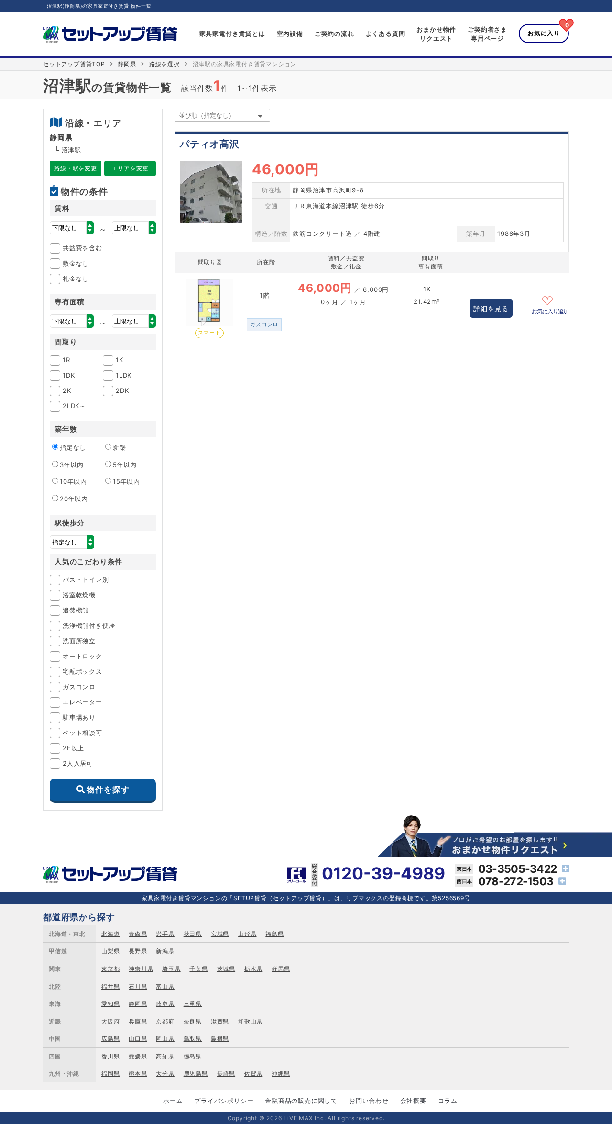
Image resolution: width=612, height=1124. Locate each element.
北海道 (110, 933)
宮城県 (220, 933)
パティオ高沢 (210, 144)
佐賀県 (253, 1073)
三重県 (193, 1003)
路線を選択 (164, 63)
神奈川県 (141, 968)
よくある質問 (385, 33)
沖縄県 (281, 1073)
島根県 (220, 1038)
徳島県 (193, 1056)
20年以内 (74, 498)
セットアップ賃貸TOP (74, 63)
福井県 (110, 986)
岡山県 (165, 1038)
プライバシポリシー (223, 1100)
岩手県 (165, 933)
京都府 (165, 1021)
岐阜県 (165, 1003)
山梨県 (110, 951)
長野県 (138, 951)
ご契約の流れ (334, 33)
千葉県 (198, 968)
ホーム (173, 1100)
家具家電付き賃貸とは (232, 33)
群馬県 (281, 968)
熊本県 (138, 1073)
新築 (119, 447)
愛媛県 (138, 1056)
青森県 (138, 933)
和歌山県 (250, 1021)
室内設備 (290, 33)
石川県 (138, 986)
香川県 (110, 1056)
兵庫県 (138, 1021)
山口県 (138, 1038)
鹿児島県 (196, 1073)
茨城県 (226, 968)
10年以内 (73, 481)
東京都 (110, 968)
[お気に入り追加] (550, 299)
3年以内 (72, 464)
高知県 (165, 1056)
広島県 (110, 1038)
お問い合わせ (369, 1100)
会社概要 (413, 1100)
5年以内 (125, 464)
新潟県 (165, 951)
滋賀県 (220, 1021)
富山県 (165, 986)
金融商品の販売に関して (301, 1100)
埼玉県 (171, 968)
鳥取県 (193, 1038)
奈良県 (193, 1021)
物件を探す (108, 789)
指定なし (73, 447)
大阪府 (110, 1021)
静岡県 (127, 63)
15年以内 (126, 481)
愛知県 (110, 1003)
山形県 (247, 933)
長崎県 (226, 1073)
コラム (448, 1100)
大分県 (165, 1073)
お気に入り (543, 33)
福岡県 (110, 1073)
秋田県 (193, 933)
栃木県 (253, 968)
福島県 (274, 933)
